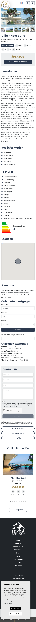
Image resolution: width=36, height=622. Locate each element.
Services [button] (17, 550)
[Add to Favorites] (31, 457)
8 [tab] (23, 501)
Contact (18, 562)
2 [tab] (12, 501)
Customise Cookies (15, 614)
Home (18, 540)
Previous (3, 17)
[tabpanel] (18, 475)
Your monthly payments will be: (12, 335)
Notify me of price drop (18, 62)
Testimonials (18, 559)
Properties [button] (17, 547)
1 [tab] (10, 501)
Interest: (4, 313)
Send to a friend (18, 433)
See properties (18, 510)
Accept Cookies (15, 609)
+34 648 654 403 (18, 578)
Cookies (30, 612)
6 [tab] (19, 501)
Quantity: (4, 304)
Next (32, 17)
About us (18, 543)
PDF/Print (18, 438)
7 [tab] (21, 501)
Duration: (4, 321)
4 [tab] (16, 501)
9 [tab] (25, 501)
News (18, 556)
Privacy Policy (30, 403)
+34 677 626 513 (18, 575)
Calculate (18, 330)
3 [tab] (14, 501)
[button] (18, 324)
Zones (18, 553)
